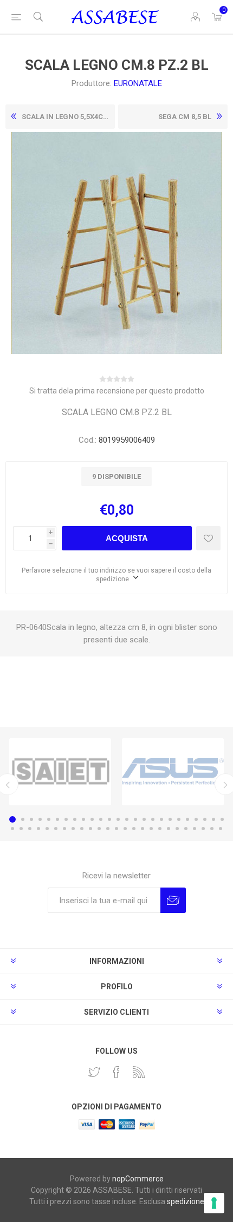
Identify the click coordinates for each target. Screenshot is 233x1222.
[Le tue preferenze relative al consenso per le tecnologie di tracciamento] (214, 1203)
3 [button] (31, 819)
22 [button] (196, 819)
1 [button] (12, 819)
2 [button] (22, 819)
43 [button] (159, 828)
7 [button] (66, 819)
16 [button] (144, 819)
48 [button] (203, 828)
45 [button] (177, 828)
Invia (173, 900)
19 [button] (170, 819)
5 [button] (48, 819)
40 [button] (133, 828)
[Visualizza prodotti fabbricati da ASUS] (173, 771)
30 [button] (47, 828)
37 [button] (107, 828)
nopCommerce (138, 1178)
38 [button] (116, 828)
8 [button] (74, 819)
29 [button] (38, 828)
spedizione (185, 1201)
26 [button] (12, 828)
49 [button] (211, 828)
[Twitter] (94, 1072)
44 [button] (168, 828)
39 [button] (125, 828)
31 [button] (55, 828)
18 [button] (161, 819)
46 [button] (185, 828)
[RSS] (138, 1072)
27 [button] (21, 828)
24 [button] (213, 819)
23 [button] (204, 819)
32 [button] (64, 828)
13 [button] (118, 819)
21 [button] (187, 819)
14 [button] (126, 819)
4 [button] (40, 819)
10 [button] (92, 819)
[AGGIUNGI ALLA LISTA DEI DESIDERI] (208, 538)
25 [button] (222, 819)
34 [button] (81, 828)
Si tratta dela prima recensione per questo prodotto (116, 390)
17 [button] (152, 819)
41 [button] (142, 828)
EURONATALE (138, 83)
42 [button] (151, 828)
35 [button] (90, 828)
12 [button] (109, 819)
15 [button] (135, 819)
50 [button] (220, 828)
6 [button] (57, 819)
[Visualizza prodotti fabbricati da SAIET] (60, 771)
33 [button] (73, 828)
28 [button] (29, 828)
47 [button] (194, 828)
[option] (60, 771)
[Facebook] (116, 1072)
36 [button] (99, 828)
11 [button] (100, 819)
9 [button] (83, 819)
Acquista (127, 538)
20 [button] (178, 819)
